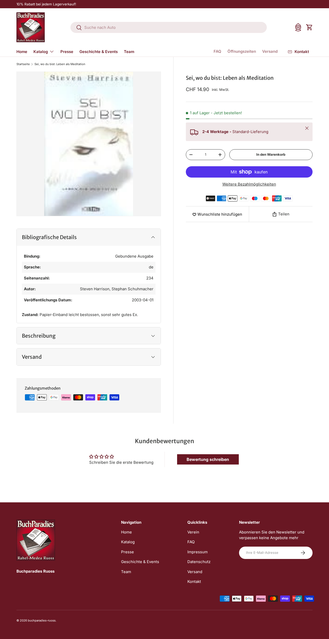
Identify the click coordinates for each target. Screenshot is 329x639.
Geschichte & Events (98, 51)
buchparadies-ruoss (42, 620)
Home (21, 51)
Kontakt (194, 581)
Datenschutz (199, 561)
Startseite (23, 64)
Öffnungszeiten (241, 51)
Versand (270, 51)
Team (129, 51)
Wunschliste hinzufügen (219, 214)
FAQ (217, 51)
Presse (66, 51)
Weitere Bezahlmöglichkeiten (249, 184)
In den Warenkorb (270, 154)
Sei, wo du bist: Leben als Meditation (59, 64)
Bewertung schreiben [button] (208, 459)
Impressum (197, 551)
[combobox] (168, 27)
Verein (193, 532)
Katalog (40, 51)
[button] (309, 27)
